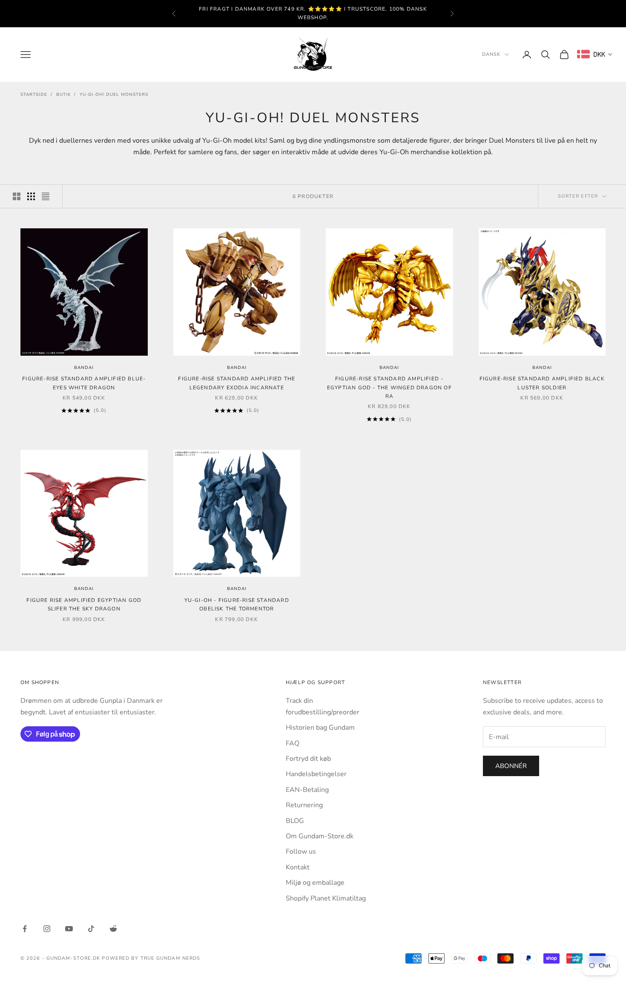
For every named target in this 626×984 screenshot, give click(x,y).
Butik (63, 95)
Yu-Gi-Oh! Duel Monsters (114, 95)
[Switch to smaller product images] (31, 196)
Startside (33, 95)
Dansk (491, 54)
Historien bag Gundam (320, 727)
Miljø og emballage (315, 882)
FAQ (292, 743)
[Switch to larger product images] (16, 196)
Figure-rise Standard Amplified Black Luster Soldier (542, 383)
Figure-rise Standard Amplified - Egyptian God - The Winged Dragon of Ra (389, 387)
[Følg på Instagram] (47, 928)
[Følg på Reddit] (113, 928)
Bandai (84, 368)
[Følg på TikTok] (91, 928)
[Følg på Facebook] (24, 928)
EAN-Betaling (307, 789)
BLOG (295, 821)
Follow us (301, 851)
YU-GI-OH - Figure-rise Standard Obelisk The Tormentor (236, 604)
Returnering (304, 805)
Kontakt (298, 867)
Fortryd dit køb (308, 758)
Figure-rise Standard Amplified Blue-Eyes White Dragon (84, 383)
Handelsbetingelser (316, 774)
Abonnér (511, 766)
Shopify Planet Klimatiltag (326, 898)
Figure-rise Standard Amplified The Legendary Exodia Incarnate (236, 383)
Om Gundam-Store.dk (319, 836)
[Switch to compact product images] (45, 196)
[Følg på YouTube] (69, 928)
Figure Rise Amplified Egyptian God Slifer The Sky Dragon (83, 604)
